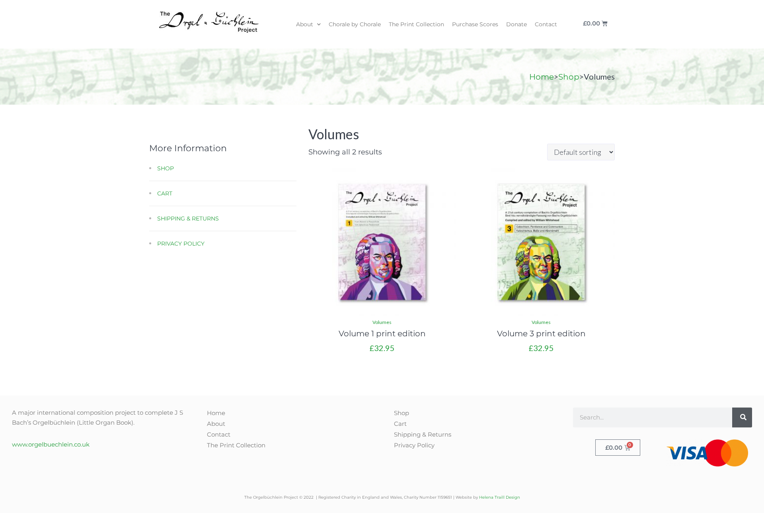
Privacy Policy (181, 243)
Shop (568, 77)
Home (541, 77)
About (304, 24)
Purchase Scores (475, 24)
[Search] (742, 417)
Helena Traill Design (499, 497)
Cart (164, 193)
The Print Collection (416, 24)
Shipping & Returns (188, 218)
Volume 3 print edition (541, 333)
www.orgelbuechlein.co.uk (51, 444)
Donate (516, 24)
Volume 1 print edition (382, 333)
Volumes (382, 322)
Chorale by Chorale (355, 24)
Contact (546, 24)
